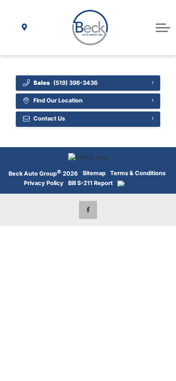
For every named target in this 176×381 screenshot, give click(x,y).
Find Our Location (58, 100)
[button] (163, 27)
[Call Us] (12, 27)
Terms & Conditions (138, 173)
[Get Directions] (24, 27)
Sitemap (94, 173)
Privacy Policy (44, 183)
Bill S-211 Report (90, 183)
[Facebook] (88, 210)
